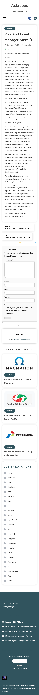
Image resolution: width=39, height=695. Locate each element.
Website (7, 297)
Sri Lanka (11, 548)
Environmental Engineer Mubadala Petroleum (21, 627)
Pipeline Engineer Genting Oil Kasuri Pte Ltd (20, 641)
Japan (10, 501)
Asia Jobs (19, 5)
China (9, 482)
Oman (10, 515)
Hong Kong (11, 487)
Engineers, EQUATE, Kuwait (14, 622)
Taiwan (10, 553)
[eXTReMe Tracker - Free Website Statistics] (4, 677)
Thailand (11, 557)
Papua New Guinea (14, 520)
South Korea (12, 543)
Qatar (9, 529)
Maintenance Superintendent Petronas (18, 636)
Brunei (10, 473)
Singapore (11, 539)
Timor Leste (12, 562)
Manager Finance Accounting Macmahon (19, 631)
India (9, 492)
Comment (8, 260)
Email (6, 289)
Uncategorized (13, 571)
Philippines (11, 524)
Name (7, 281)
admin (19, 334)
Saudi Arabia (12, 534)
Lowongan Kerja (8, 607)
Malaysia (11, 510)
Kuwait (10, 506)
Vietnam (10, 576)
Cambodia (11, 478)
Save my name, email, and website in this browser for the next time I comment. (19, 311)
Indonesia (10, 29)
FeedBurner (24, 668)
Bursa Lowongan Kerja (10, 604)
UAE (9, 567)
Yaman (10, 581)
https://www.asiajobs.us (22, 339)
